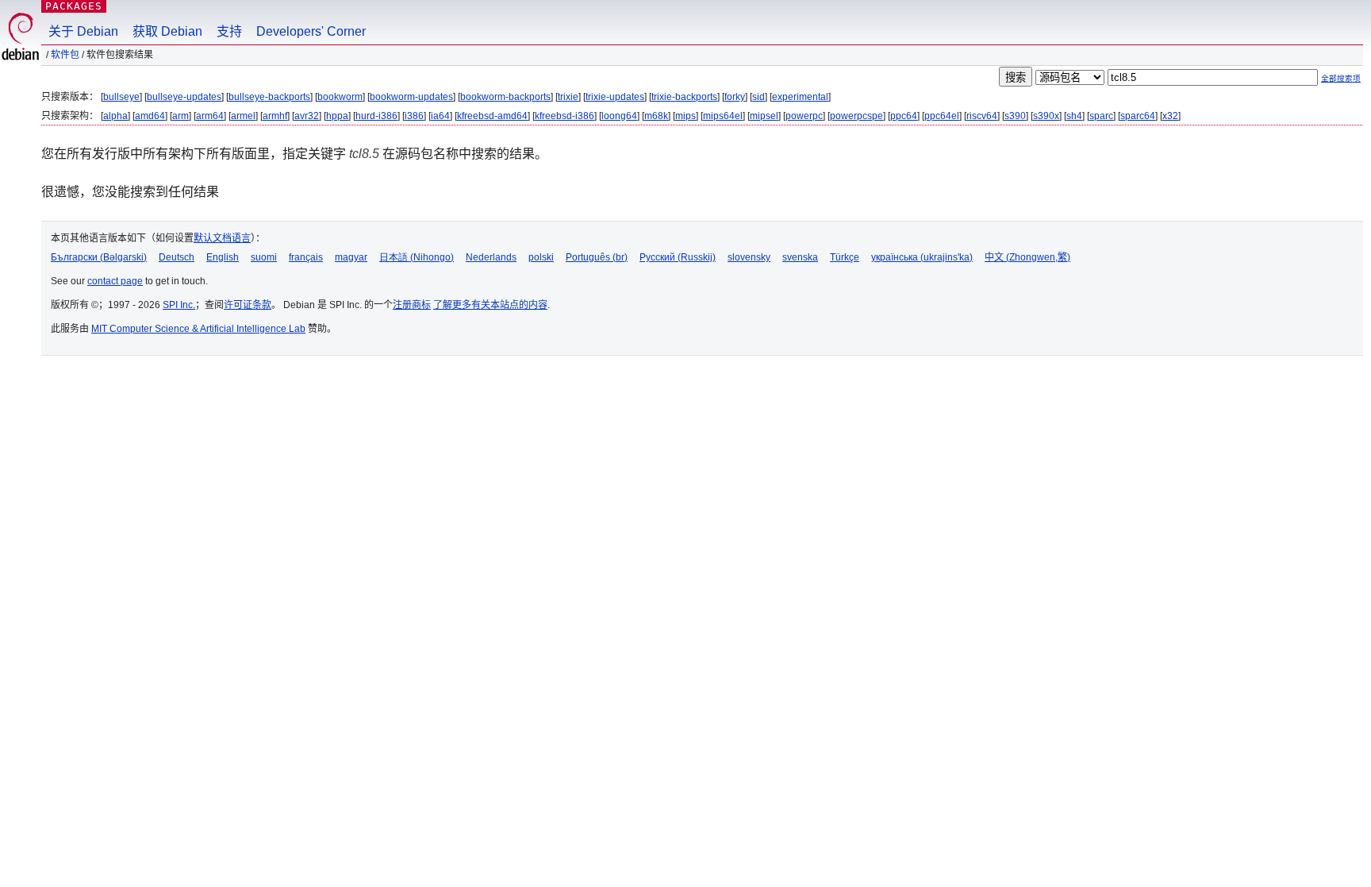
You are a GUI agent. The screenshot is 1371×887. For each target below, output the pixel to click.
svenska (800, 257)
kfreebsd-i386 (564, 115)
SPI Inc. (179, 304)
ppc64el (941, 115)
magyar (351, 257)
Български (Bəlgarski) (99, 257)
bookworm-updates (411, 96)
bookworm (340, 96)
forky (734, 96)
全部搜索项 (1341, 78)
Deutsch (176, 257)
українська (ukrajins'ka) (922, 257)
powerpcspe (856, 115)
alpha (115, 115)
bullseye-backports (269, 96)
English (222, 257)
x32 (1170, 115)
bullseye (121, 96)
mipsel (764, 115)
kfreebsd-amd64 (492, 115)
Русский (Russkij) (677, 257)
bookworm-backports (505, 96)
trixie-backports (684, 96)
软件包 (65, 54)
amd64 (150, 115)
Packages (73, 6)
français (306, 257)
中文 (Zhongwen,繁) (1027, 257)
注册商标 (412, 304)
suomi (264, 257)
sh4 (1074, 115)
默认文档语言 (222, 238)
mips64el (723, 115)
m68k (656, 115)
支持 (229, 31)
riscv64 (981, 115)
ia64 (440, 115)
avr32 (306, 115)
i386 (414, 115)
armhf (275, 115)
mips (685, 115)
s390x (1046, 115)
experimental (800, 96)
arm (180, 115)
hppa (337, 115)
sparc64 (1137, 115)
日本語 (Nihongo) (416, 257)
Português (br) (597, 257)
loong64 (619, 115)
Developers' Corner (311, 31)
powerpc (804, 115)
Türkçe (844, 257)
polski (541, 257)
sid (758, 96)
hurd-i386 (376, 115)
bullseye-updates (184, 96)
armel (243, 115)
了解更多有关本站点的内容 (490, 304)
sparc (1101, 115)
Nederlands (491, 257)
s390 (1015, 115)
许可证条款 (247, 304)
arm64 (210, 115)
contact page (115, 281)
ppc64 (903, 115)
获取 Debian (167, 31)
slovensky (749, 257)
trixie (568, 96)
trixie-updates (615, 96)
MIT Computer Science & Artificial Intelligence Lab (198, 328)
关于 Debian (83, 31)
